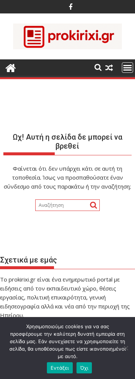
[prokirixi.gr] (11, 67)
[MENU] (127, 67)
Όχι (84, 368)
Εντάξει (60, 368)
